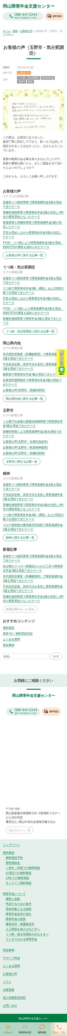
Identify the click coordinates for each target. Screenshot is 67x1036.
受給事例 (8, 645)
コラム (7, 982)
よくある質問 (11, 639)
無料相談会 (13, 862)
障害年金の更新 (16, 919)
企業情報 (8, 989)
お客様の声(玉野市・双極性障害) (24, 453)
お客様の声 (26, 30)
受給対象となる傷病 (18, 909)
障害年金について (14, 893)
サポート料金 (11, 958)
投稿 (15, 30)
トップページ (11, 844)
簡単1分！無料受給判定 (18, 633)
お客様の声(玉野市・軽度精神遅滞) (25, 447)
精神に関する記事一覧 (20, 537)
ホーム (6, 30)
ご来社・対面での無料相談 (23, 868)
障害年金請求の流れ (18, 914)
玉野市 (21, 81)
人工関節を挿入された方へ (23, 929)
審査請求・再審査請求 (20, 924)
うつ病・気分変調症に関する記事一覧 (30, 331)
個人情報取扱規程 (14, 997)
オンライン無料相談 (18, 883)
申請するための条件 (18, 904)
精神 (30, 81)
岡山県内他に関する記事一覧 (24, 398)
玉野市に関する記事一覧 (21, 461)
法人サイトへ (17, 830)
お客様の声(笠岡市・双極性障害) (24, 390)
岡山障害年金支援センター (29, 6)
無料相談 (8, 627)
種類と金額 (13, 899)
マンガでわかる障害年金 (21, 939)
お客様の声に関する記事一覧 (24, 255)
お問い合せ (10, 1005)
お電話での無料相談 (18, 873)
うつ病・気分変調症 (28, 77)
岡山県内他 (48, 77)
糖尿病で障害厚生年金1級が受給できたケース (32, 374)
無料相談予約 (14, 857)
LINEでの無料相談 (17, 878)
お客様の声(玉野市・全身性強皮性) (25, 441)
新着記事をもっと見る (20, 609)
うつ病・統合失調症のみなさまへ (27, 934)
